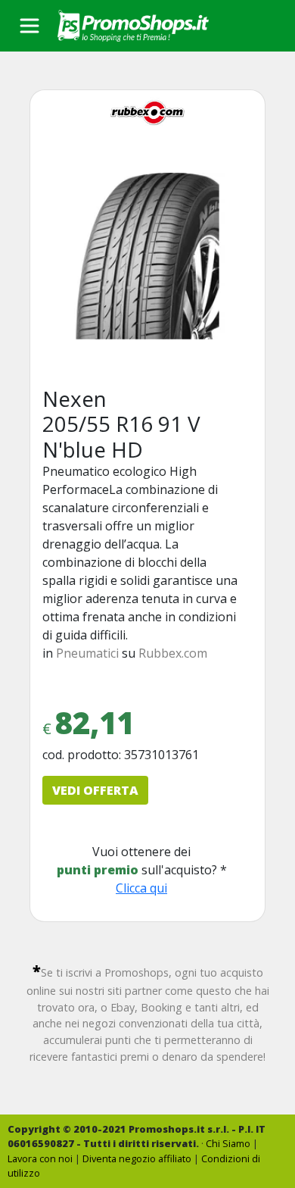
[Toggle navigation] (29, 25)
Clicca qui (141, 888)
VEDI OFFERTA (95, 790)
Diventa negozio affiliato (136, 1158)
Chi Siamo (228, 1143)
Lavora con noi (40, 1158)
